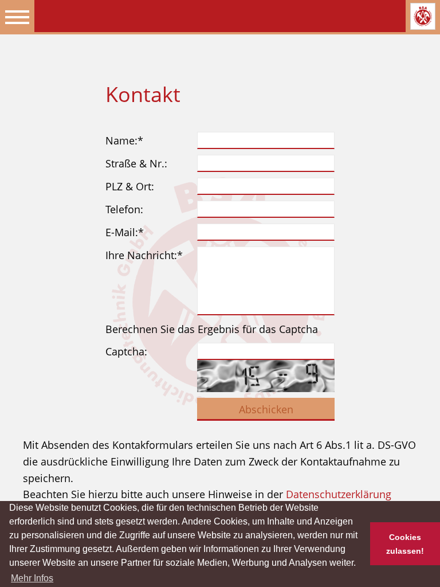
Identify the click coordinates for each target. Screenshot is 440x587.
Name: (124, 140)
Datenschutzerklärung (338, 494)
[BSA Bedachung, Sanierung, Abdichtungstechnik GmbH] (423, 16)
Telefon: (124, 209)
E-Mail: (124, 232)
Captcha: (126, 351)
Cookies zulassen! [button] (405, 544)
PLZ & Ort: (129, 186)
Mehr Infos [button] (32, 578)
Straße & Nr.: (136, 163)
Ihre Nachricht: (144, 255)
